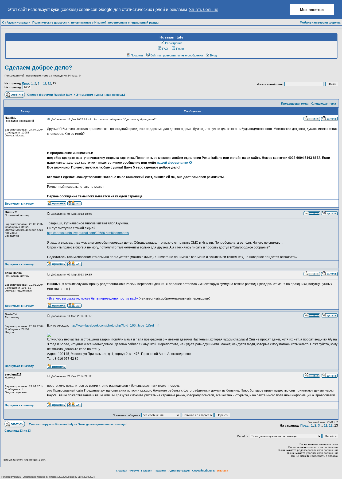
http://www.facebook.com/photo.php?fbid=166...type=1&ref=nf (114, 325)
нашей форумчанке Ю (174, 162)
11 (44, 83)
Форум (134, 470)
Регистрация (173, 43)
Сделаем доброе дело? (38, 67)
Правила (160, 470)
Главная (121, 470)
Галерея (146, 470)
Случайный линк (203, 470)
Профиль (137, 55)
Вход (213, 55)
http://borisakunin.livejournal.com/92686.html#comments (88, 233)
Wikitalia (222, 470)
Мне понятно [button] (312, 9)
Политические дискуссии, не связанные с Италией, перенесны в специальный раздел (95, 22)
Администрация (179, 470)
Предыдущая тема (294, 103)
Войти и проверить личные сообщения (176, 55)
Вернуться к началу (19, 203)
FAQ (165, 48)
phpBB (17, 476)
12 (49, 83)
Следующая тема (323, 103)
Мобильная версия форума (320, 22)
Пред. (26, 83)
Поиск (180, 48)
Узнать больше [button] (203, 9)
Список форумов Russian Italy (49, 94)
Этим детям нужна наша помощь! (100, 94)
